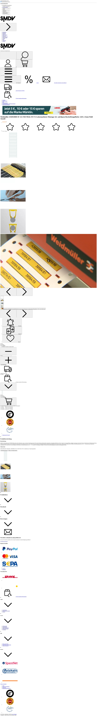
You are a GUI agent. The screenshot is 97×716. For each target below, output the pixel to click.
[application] (48, 261)
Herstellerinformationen (4, 450)
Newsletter (4, 629)
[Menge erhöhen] (8, 351)
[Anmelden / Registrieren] (8, 66)
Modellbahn (4, 32)
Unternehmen (4, 610)
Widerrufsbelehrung (5, 627)
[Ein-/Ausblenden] (8, 387)
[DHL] (10, 580)
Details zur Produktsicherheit (13, 450)
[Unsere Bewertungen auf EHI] (10, 425)
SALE (37, 82)
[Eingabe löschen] (8, 55)
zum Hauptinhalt (5, 7)
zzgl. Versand (14, 714)
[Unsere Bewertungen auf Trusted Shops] (10, 417)
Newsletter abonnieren (4, 541)
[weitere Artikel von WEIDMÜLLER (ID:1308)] (4, 122)
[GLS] (10, 588)
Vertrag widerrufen (5, 645)
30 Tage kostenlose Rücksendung (21, 98)
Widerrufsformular (5, 628)
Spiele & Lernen (5, 36)
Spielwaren (4, 35)
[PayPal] (10, 552)
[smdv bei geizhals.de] (10, 674)
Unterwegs (4, 40)
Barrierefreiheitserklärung (6, 688)
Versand (4, 345)
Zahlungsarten (4, 626)
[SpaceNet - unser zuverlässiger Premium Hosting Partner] (10, 666)
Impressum (4, 687)
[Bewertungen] (40, 130)
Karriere (3, 611)
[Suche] (25, 55)
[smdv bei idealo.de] (10, 682)
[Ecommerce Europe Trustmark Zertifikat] (10, 433)
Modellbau (4, 33)
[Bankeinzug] (10, 567)
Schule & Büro (4, 37)
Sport (3, 39)
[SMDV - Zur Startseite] (8, 22)
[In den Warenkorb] (8, 401)
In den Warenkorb (3, 364)
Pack (1, 355)
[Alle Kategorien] (8, 71)
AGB (3, 685)
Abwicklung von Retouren (6, 644)
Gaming (3, 38)
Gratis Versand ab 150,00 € (20, 90)
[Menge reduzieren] (8, 360)
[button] (48, 260)
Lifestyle (3, 41)
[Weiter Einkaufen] (8, 27)
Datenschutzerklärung (5, 686)
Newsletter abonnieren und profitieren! (60, 82)
